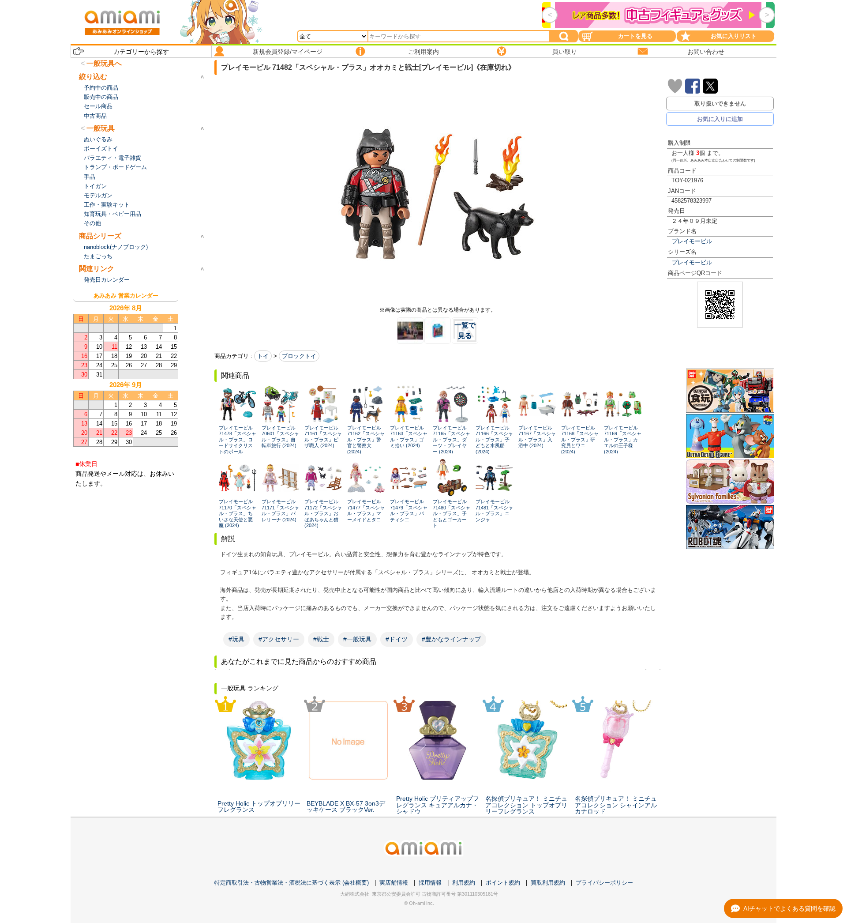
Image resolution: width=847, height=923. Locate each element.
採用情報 (430, 882)
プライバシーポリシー (604, 882)
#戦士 (321, 639)
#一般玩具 (357, 639)
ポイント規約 (503, 882)
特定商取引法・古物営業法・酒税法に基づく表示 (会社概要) (291, 882)
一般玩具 (100, 128)
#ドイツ (397, 639)
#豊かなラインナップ (451, 639)
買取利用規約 (548, 882)
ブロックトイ (299, 356)
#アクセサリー (279, 639)
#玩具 (236, 639)
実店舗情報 (393, 882)
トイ (263, 356)
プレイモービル (692, 241)
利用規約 (463, 882)
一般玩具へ (104, 63)
